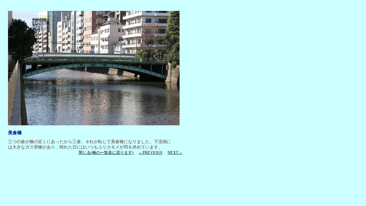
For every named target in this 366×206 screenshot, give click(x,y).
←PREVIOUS (150, 152)
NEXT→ (175, 152)
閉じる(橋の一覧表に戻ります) (106, 152)
